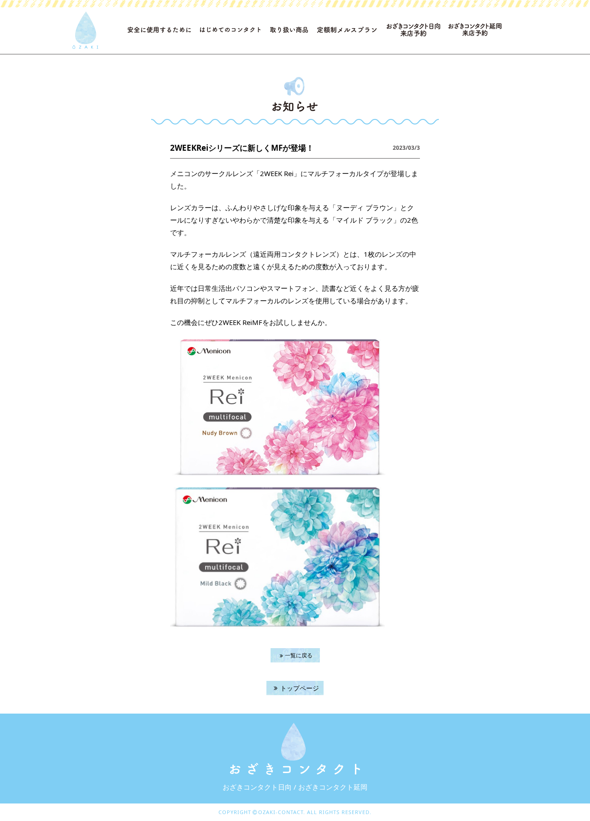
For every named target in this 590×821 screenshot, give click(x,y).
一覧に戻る (299, 655)
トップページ (299, 688)
